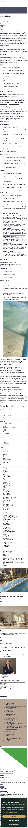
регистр (2, 787)
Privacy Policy (9, 710)
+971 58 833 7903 (10, 704)
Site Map (8, 715)
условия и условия (14, 780)
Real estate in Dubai (11, 733)
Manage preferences (14, 824)
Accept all (14, 816)
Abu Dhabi (8, 731)
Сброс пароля (4, 791)
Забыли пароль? (18, 793)
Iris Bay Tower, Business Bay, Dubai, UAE (16, 706)
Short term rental (10, 722)
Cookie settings (7, 741)
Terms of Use (9, 713)
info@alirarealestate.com (12, 707)
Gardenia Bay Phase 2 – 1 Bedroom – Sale (11, 596)
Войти (2, 775)
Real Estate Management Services (14, 727)
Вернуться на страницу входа (8, 794)
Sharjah (7, 735)
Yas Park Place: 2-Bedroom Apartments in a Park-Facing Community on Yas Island (13, 634)
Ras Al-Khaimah (10, 734)
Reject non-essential (14, 820)
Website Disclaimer (11, 714)
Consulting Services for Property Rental (16, 726)
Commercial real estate (11, 729)
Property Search (10, 708)
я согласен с (10, 780)
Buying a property (10, 719)
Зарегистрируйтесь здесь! (7, 793)
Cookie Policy (9, 711)
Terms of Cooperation (11, 718)
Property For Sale (10, 721)
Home (4, 20)
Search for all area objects (6, 643)
